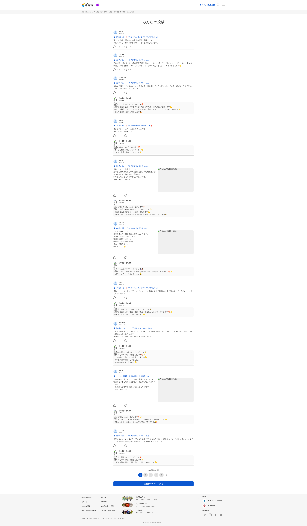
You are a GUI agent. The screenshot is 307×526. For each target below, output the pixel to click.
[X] (205, 514)
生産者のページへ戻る (153, 484)
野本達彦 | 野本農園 (119, 12)
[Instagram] (210, 514)
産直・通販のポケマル (88, 12)
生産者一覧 (99, 12)
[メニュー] (223, 5)
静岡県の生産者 (108, 12)
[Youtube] (221, 514)
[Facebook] (215, 514)
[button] (117, 47)
